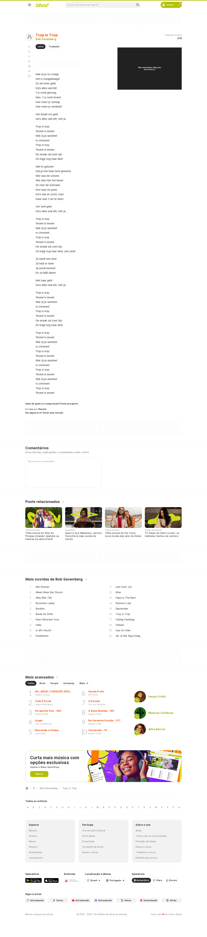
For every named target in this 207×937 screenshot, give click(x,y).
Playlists (33, 847)
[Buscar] (138, 5)
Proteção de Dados (146, 841)
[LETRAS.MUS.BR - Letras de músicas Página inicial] (42, 5)
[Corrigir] (29, 71)
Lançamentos (36, 857)
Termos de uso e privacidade (151, 836)
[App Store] (51, 880)
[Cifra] (29, 61)
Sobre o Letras (143, 847)
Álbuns (32, 841)
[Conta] (179, 5)
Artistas (33, 836)
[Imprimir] (29, 66)
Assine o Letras (90, 852)
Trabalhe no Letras (145, 852)
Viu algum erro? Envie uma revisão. (44, 413)
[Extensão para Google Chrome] (72, 880)
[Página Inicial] (26, 788)
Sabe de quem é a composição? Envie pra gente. (51, 403)
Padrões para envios (146, 857)
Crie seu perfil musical (93, 830)
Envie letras (88, 841)
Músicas (33, 830)
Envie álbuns (88, 836)
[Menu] (29, 5)
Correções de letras (92, 847)
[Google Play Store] (33, 880)
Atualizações (35, 852)
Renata (42, 409)
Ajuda (138, 830)
